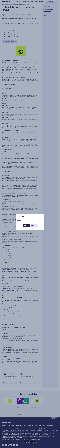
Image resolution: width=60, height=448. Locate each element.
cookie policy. (19, 220)
